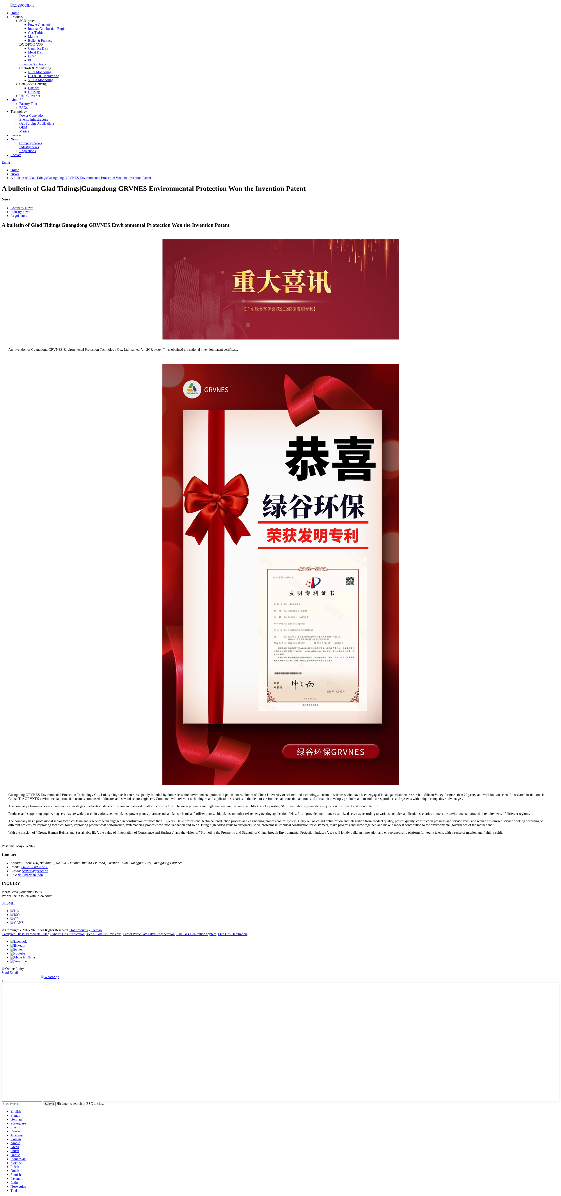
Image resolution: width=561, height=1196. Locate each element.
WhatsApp (51, 977)
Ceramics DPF (38, 48)
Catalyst (33, 88)
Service (16, 135)
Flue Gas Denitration (232, 934)
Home (15, 13)
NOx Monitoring (39, 72)
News (15, 139)
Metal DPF (35, 52)
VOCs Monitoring (40, 80)
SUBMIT (8, 903)
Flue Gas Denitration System (196, 934)
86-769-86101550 (30, 875)
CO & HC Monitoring (43, 76)
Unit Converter (29, 96)
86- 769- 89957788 (34, 867)
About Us (17, 100)
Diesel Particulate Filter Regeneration (149, 934)
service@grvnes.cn (35, 871)
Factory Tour (28, 103)
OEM (23, 127)
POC (31, 60)
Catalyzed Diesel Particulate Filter (25, 934)
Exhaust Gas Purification (67, 934)
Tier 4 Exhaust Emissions (103, 934)
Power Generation (40, 25)
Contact (16, 155)
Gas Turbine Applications (37, 123)
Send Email (10, 972)
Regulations (27, 151)
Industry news (29, 147)
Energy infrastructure (33, 119)
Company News (30, 143)
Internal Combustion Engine (47, 28)
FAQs (23, 107)
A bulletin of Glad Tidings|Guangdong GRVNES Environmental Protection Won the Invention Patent (81, 178)
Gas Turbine (36, 32)
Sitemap (96, 930)
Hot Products (78, 930)
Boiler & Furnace (40, 40)
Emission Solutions (32, 64)
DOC (32, 56)
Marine (33, 36)
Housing (34, 92)
